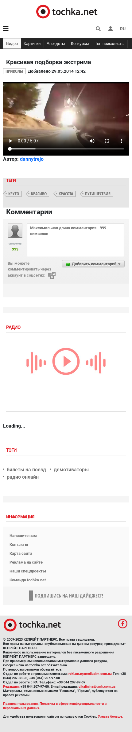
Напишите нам (23, 535)
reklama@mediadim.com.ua (90, 674)
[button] (110, 29)
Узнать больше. (110, 717)
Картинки (32, 43)
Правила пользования (20, 704)
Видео (12, 43)
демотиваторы (71, 470)
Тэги (12, 450)
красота (66, 194)
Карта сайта (21, 553)
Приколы (14, 71)
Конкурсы (80, 43)
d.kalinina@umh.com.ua (97, 687)
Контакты (19, 544)
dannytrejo (32, 159)
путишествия (98, 194)
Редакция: (11, 687)
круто (13, 194)
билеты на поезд (26, 470)
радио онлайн (23, 477)
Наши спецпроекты (28, 571)
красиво (39, 194)
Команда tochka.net (28, 580)
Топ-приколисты (109, 43)
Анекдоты (56, 43)
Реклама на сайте (26, 562)
